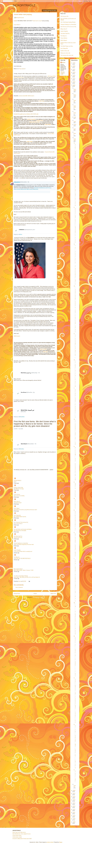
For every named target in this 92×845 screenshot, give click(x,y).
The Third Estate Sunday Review (68, 22)
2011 (74, 812)
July (75, 117)
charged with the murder (34, 121)
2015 (74, 799)
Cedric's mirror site (65, 50)
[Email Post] (29, 581)
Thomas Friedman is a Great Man (21, 543)
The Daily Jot (16, 557)
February (75, 139)
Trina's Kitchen (17, 494)
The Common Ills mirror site (67, 55)
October (75, 101)
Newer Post (17, 593)
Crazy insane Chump (17, 835)
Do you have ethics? (18, 523)
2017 (74, 793)
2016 (74, 796)
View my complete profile (63, 73)
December (75, 90)
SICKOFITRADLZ (24, 5)
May (75, 124)
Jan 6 (34, 229)
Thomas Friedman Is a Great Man (68, 24)
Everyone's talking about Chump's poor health (22, 838)
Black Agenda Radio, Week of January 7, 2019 (23, 570)
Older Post (53, 593)
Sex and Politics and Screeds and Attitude (22, 529)
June (75, 121)
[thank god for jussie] (19, 17)
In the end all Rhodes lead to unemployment (23, 551)
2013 (74, 806)
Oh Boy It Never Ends (18, 487)
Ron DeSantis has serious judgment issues (22, 833)
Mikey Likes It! (17, 501)
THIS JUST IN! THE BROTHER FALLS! (22, 558)
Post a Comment (19, 587)
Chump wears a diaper (17, 837)
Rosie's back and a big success (19, 832)
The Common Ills (64, 16)
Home (35, 593)
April (75, 129)
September (75, 107)
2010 (74, 815)
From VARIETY (17, 24)
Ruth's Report (16, 508)
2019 (74, 85)
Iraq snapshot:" (22, 68)
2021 (74, 78)
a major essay (29, 141)
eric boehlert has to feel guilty (20, 530)
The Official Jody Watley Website (21, 575)
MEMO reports (17, 336)
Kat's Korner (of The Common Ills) (21, 522)
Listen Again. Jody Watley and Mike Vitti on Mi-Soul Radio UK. (27, 577)
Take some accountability (19, 495)
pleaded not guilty (31, 119)
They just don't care (18, 537)
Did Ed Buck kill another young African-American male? (25, 509)
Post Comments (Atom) (38, 597)
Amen (15, 481)
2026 (74, 63)
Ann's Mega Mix (64, 48)
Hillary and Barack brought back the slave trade (24, 544)
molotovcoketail (50, 842)
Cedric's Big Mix (17, 550)
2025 (74, 66)
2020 (74, 81)
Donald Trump (40, 120)
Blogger (60, 842)
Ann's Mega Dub (17, 515)
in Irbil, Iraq (41, 101)
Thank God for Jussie (36, 20)
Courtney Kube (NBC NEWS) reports (26, 95)
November (75, 95)
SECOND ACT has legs (19, 488)
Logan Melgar (48, 124)
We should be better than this (20, 516)
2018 (74, 790)
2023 (74, 72)
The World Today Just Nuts (67, 46)
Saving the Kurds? (17, 502)
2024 (74, 69)
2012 (74, 809)
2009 (74, 818)
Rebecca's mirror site (65, 53)
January (75, 786)
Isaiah (15, 20)
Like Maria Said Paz (18, 536)
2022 (74, 75)
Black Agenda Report (18, 568)
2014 (74, 803)
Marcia (63, 62)
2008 (74, 822)
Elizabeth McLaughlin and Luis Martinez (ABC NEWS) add (26, 114)
